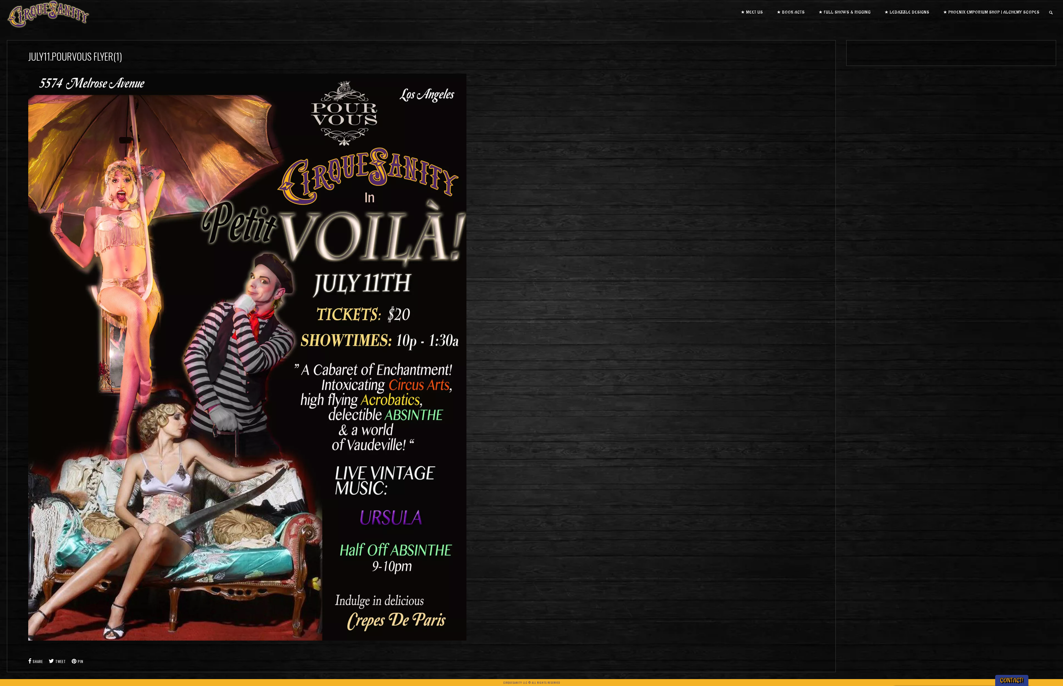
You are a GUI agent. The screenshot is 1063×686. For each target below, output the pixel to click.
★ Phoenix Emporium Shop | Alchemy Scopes (991, 12)
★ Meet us (752, 12)
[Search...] (1051, 12)
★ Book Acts (791, 12)
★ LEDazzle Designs (906, 12)
